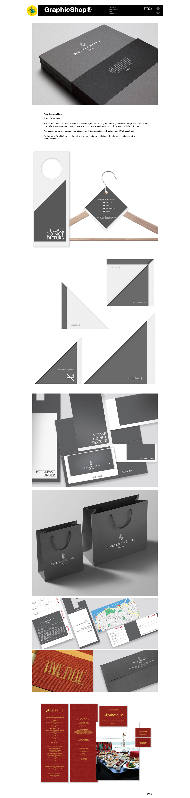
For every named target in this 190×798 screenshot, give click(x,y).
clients (111, 11)
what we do (113, 9)
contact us (113, 13)
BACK (149, 794)
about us (112, 8)
